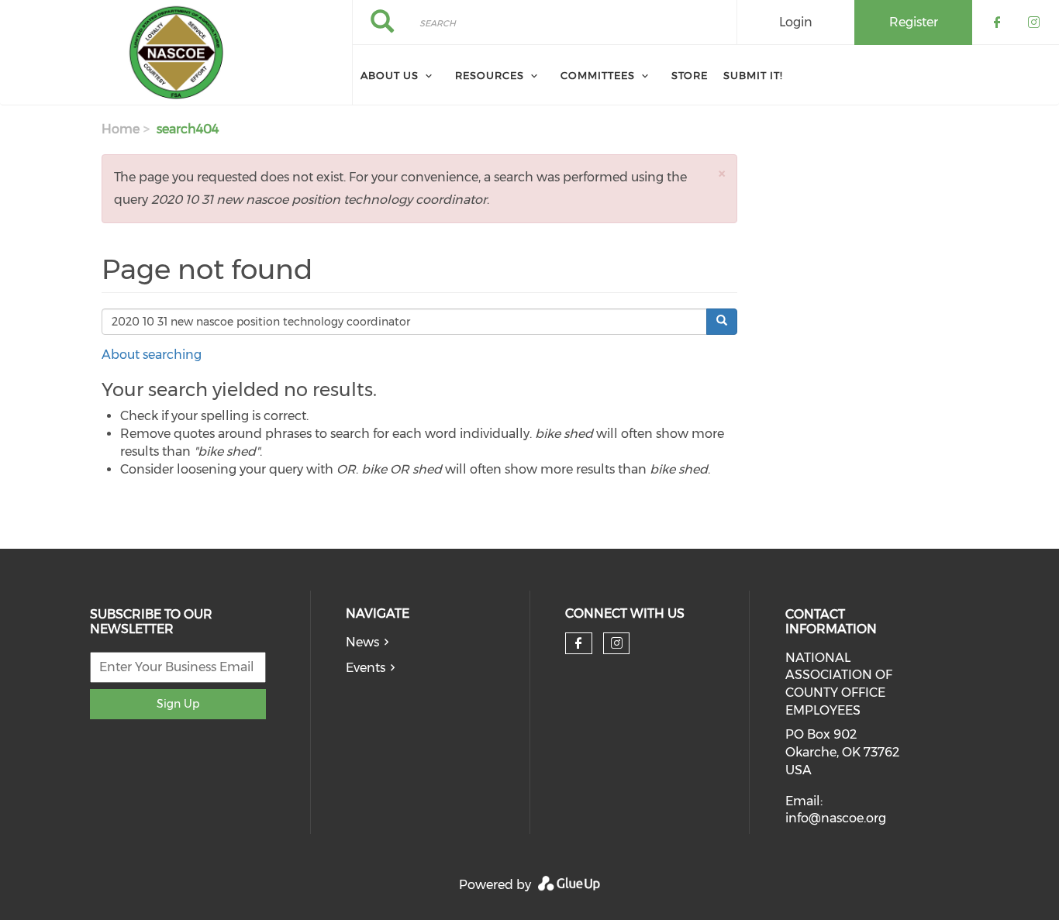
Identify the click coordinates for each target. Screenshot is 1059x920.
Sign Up (178, 704)
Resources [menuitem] (489, 75)
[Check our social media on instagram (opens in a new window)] (616, 643)
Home (121, 129)
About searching (152, 354)
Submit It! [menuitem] (753, 75)
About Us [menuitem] (389, 75)
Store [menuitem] (689, 75)
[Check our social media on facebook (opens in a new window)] (578, 643)
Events (365, 667)
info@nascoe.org (835, 818)
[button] (722, 173)
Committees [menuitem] (598, 75)
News (362, 642)
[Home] (176, 52)
